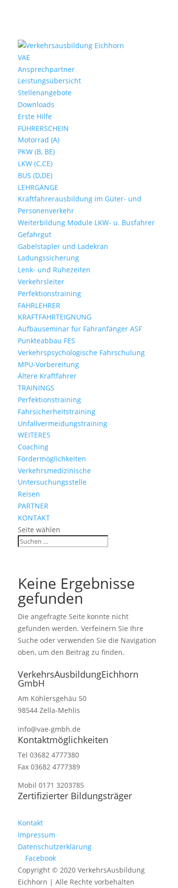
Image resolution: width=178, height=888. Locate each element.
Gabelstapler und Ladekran (63, 246)
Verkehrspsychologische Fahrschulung (81, 352)
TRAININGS (36, 387)
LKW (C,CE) (35, 163)
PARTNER (33, 505)
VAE (24, 57)
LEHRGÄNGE (38, 187)
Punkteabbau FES (46, 340)
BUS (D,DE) (35, 175)
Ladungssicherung (48, 257)
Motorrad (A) (38, 139)
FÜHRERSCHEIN (43, 128)
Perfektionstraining (49, 293)
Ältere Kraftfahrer (47, 376)
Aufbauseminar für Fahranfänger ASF (80, 328)
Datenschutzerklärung (54, 846)
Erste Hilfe (35, 116)
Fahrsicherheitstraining (56, 411)
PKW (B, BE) (36, 151)
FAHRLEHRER (39, 305)
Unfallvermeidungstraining (62, 423)
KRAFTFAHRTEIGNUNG (54, 316)
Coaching (33, 446)
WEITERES (34, 435)
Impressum (36, 834)
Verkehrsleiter (41, 281)
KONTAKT (34, 517)
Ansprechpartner (46, 69)
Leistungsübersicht (49, 80)
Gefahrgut (34, 234)
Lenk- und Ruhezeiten (54, 269)
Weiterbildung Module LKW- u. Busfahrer (86, 222)
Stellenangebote (45, 92)
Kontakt (30, 822)
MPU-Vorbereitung (48, 364)
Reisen (29, 494)
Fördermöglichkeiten (52, 458)
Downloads (36, 104)
